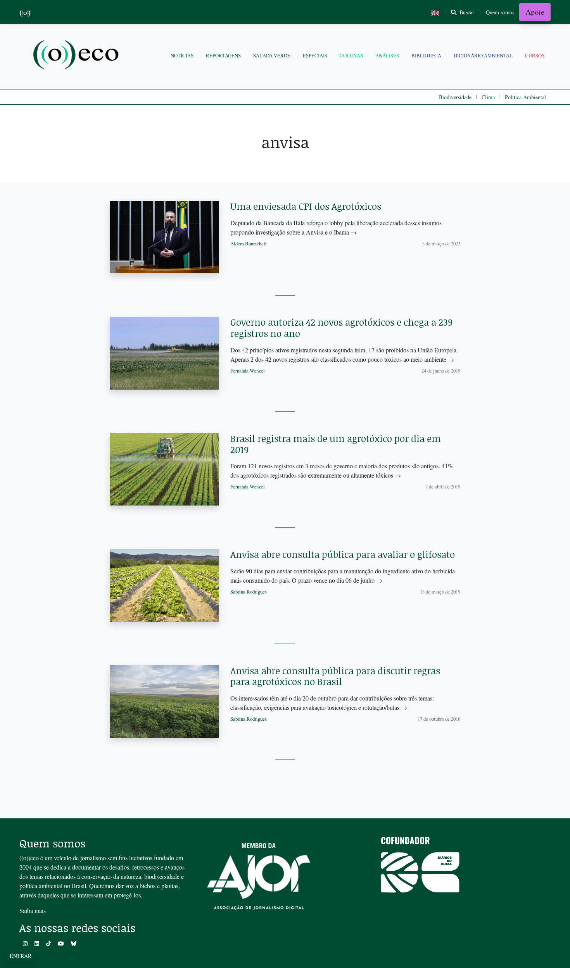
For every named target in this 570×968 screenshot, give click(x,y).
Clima (488, 97)
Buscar (466, 12)
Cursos (534, 55)
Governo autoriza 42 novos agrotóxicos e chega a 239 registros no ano (341, 328)
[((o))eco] (77, 55)
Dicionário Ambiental (483, 55)
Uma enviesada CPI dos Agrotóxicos (305, 206)
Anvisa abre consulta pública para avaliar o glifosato (342, 554)
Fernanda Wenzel (247, 370)
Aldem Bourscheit (248, 243)
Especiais (315, 55)
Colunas (351, 55)
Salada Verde (271, 55)
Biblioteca (426, 55)
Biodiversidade (455, 97)
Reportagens (223, 55)
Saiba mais (32, 910)
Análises (387, 55)
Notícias (182, 55)
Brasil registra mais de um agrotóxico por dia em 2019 (335, 444)
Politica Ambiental (525, 97)
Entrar (20, 955)
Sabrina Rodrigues (248, 591)
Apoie (534, 12)
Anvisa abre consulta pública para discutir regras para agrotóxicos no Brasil (335, 676)
